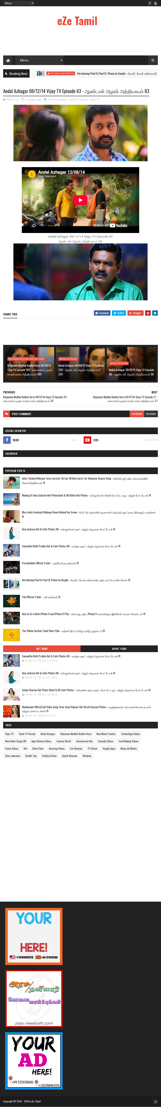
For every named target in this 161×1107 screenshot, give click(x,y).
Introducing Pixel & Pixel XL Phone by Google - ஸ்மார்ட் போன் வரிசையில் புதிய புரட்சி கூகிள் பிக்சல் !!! (76, 580)
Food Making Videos (129, 741)
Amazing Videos (57, 748)
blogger (151, 414)
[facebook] (150, 3)
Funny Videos (11, 748)
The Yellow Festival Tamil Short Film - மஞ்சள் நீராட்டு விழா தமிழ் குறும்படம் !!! (63, 631)
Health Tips (31, 756)
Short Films (119, 648)
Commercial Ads (84, 741)
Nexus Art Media (129, 748)
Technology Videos (39, 73)
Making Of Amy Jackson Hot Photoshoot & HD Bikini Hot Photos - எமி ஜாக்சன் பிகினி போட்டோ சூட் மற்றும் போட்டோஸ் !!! (86, 495)
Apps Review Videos (41, 741)
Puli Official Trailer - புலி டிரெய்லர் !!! (41, 597)
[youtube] (155, 3)
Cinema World (64, 741)
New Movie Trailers (106, 734)
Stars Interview (12, 756)
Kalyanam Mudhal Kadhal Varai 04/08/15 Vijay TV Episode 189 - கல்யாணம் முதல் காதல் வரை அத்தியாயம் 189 (29, 369)
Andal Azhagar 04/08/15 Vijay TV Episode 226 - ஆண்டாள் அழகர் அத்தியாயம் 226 (81, 369)
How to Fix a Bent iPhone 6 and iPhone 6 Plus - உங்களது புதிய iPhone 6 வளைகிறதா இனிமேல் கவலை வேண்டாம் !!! (83, 614)
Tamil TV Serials (78, 99)
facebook (137, 414)
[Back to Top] (155, 1101)
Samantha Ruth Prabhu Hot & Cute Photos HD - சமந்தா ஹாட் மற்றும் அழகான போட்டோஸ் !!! (71, 546)
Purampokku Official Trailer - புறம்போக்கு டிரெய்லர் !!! (50, 563)
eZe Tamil (77, 20)
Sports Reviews (69, 756)
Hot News (42, 648)
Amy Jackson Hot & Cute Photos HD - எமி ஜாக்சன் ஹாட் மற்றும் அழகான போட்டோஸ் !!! (68, 529)
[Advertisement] (80, 41)
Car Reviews (76, 748)
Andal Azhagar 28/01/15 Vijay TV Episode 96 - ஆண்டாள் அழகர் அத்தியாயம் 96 (131, 371)
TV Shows (92, 748)
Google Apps (109, 748)
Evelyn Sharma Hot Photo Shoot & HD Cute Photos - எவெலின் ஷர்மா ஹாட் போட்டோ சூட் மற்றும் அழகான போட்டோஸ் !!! (86, 690)
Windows (87, 756)
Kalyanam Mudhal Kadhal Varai (26, 358)
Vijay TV (95, 99)
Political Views (49, 756)
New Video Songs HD (15, 741)
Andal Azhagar (57, 99)
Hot (25, 748)
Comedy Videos (105, 741)
